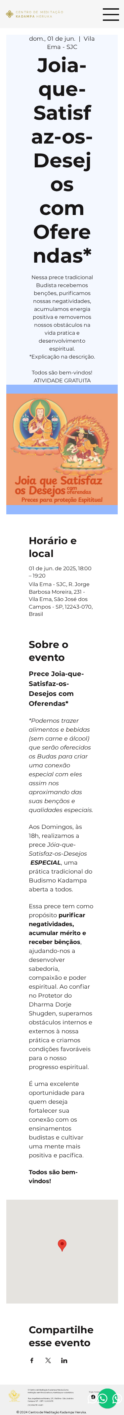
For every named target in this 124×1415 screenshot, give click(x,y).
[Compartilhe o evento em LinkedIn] (64, 1360)
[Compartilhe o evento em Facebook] (32, 1360)
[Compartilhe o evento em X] (48, 1360)
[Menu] (111, 14)
